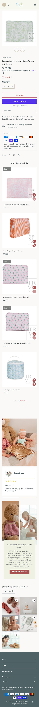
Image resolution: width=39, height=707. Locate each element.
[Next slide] (22, 49)
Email (5, 682)
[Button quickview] (34, 195)
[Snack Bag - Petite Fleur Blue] (19, 369)
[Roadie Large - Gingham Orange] (19, 230)
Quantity (6, 82)
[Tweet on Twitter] (13, 155)
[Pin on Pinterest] (18, 155)
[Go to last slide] (16, 49)
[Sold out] (34, 199)
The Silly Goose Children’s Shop (22, 702)
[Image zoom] (19, 28)
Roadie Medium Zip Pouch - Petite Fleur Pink (17, 343)
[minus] (4, 86)
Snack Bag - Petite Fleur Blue (11, 390)
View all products (19, 401)
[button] (19, 95)
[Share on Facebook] (9, 155)
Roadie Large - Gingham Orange (12, 251)
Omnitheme (24, 704)
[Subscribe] (34, 682)
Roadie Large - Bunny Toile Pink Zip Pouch (16, 204)
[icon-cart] (34, 4)
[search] (8, 4)
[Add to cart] (34, 245)
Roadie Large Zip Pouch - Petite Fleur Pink (16, 297)
